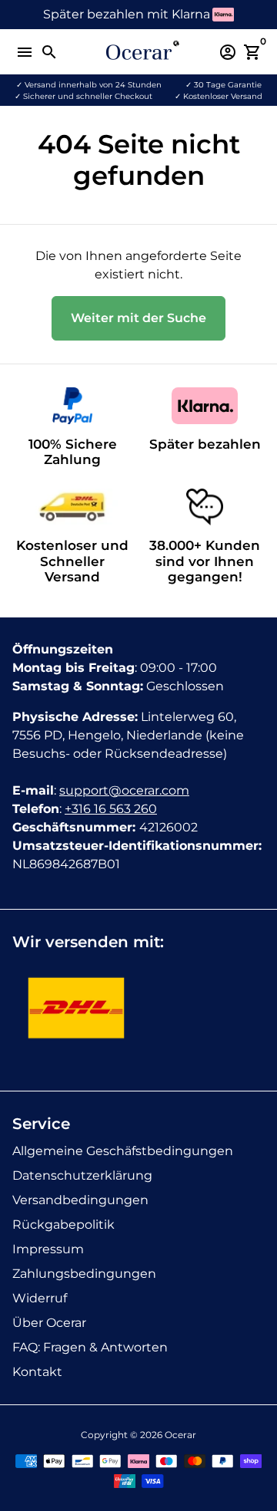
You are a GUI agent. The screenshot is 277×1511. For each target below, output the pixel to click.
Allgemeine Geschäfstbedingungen (122, 1151)
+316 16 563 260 (111, 809)
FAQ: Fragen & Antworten (90, 1347)
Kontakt (37, 1372)
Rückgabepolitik (63, 1224)
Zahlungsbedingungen (84, 1273)
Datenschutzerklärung (82, 1175)
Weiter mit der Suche (138, 318)
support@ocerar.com (124, 790)
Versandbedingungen (80, 1200)
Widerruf (39, 1298)
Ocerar (180, 1434)
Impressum (48, 1249)
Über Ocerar (49, 1322)
